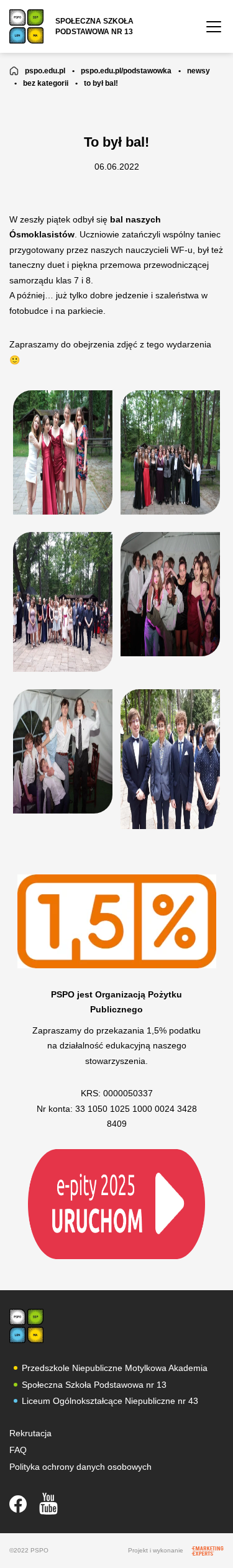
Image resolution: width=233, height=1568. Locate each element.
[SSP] (26, 1326)
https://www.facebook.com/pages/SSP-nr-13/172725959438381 (18, 1504)
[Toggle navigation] (214, 27)
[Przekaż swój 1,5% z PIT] (116, 1203)
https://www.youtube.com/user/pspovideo (48, 1504)
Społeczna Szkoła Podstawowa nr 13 (94, 1385)
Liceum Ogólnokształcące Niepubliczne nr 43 (110, 1401)
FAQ (18, 1450)
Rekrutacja (30, 1433)
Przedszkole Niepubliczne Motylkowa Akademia (115, 1368)
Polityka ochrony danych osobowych (80, 1467)
